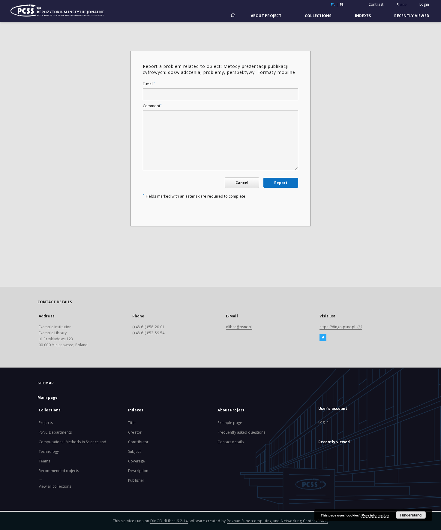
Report (280, 182)
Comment (152, 105)
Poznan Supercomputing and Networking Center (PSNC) (277, 520)
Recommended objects (59, 470)
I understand (411, 515)
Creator (135, 432)
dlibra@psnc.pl (239, 326)
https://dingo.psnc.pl (338, 326)
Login (424, 4)
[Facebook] (323, 338)
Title (132, 422)
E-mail (149, 83)
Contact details (231, 441)
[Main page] (232, 15)
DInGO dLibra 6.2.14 (169, 520)
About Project (266, 15)
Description (138, 470)
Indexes (363, 15)
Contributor (138, 441)
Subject (134, 451)
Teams (44, 461)
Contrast (376, 4)
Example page (230, 422)
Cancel (242, 182)
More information (375, 515)
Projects (46, 422)
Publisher (136, 480)
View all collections (55, 486)
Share (401, 4)
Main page (48, 397)
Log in (323, 422)
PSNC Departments (55, 432)
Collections (318, 15)
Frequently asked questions (241, 432)
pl (342, 5)
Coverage (136, 461)
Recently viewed (411, 15)
